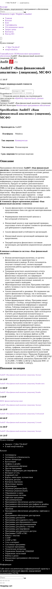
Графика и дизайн (12, 464)
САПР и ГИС (11, 540)
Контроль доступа (13, 479)
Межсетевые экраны (14, 484)
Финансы (9, 560)
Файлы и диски (11, 556)
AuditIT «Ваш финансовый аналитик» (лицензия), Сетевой (20, 422)
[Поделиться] (6, 580)
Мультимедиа (11, 486)
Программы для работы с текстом (19, 527)
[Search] (1, 41)
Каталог (8, 20)
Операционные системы (15, 495)
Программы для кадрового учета (19, 520)
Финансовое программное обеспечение (33, 105)
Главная (8, 18)
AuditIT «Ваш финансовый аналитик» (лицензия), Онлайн (20, 392)
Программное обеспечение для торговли (22, 515)
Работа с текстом (12, 535)
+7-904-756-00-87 (10, 3)
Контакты (9, 32)
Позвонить (4, 14)
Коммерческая (21, 140)
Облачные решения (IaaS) (16, 488)
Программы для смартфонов (17, 529)
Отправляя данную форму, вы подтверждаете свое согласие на (22, 97)
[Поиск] (25, 12)
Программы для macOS (15, 518)
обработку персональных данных (29, 98)
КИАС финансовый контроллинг (11, 401)
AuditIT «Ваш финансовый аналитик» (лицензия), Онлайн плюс (22, 383)
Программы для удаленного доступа (20, 531)
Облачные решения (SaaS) (16, 491)
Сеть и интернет (12, 542)
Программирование (13, 500)
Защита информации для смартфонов (21, 471)
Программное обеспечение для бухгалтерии (24, 502)
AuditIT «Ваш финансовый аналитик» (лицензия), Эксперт (20, 375)
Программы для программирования (20, 524)
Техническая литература (15, 549)
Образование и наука (14, 493)
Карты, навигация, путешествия (19, 477)
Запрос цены (10, 29)
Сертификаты (11, 25)
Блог (7, 23)
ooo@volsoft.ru (24, 3)
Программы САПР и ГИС (16, 533)
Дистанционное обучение (16, 466)
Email (2, 88)
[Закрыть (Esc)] (9, 580)
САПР (7, 538)
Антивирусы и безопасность (17, 457)
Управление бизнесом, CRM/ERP (19, 551)
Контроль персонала (14, 482)
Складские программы (15, 547)
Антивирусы (10, 455)
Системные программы (15, 544)
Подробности (6, 93)
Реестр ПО (9, 34)
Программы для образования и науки (21, 522)
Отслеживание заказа (14, 27)
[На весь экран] (4, 580)
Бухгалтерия (10, 462)
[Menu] (1, 38)
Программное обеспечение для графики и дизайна (27, 504)
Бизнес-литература (13, 459)
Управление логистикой (15, 553)
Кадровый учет (11, 475)
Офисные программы (14, 497)
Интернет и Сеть (12, 473)
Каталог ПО (12, 54)
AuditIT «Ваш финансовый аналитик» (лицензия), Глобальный (22, 414)
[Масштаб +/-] (1, 580)
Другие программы (13, 468)
